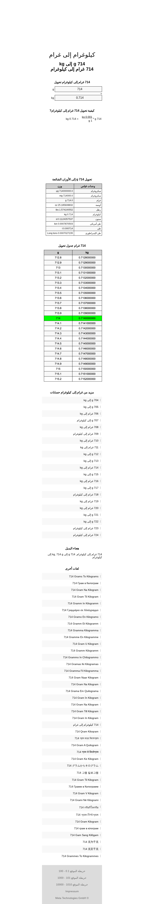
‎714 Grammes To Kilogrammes (80, 856)
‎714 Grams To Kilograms (83, 576)
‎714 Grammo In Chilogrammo (80, 657)
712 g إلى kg (91, 454)
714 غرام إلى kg (89, 467)
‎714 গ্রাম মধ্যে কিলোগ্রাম (86, 738)
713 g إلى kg (91, 460)
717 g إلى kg (91, 487)
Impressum (72, 891)
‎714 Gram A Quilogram (84, 745)
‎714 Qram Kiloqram (86, 731)
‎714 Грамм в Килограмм (83, 786)
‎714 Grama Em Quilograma (82, 691)
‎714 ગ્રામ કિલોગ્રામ (87, 814)
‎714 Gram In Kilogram (85, 717)
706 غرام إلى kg (89, 413)
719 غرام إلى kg (89, 501)
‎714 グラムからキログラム (82, 765)
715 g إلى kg (91, 474)
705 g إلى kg (91, 406)
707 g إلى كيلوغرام (87, 420)
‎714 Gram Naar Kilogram (83, 677)
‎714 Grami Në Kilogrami (84, 800)
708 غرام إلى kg (89, 427)
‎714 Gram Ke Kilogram (84, 758)
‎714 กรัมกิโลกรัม (88, 807)
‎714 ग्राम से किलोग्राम (87, 751)
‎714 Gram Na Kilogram (84, 589)
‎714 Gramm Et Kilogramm (83, 623)
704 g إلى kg (91, 400)
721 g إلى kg (91, 514)
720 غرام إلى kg (89, 508)
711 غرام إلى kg (89, 447)
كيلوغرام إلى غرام (72, 54)
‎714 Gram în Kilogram (85, 697)
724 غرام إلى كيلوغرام (85, 534)
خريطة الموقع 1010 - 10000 (72, 884)
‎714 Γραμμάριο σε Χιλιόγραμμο (80, 610)
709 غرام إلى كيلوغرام (85, 433)
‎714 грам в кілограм (86, 828)
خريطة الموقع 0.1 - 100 (72, 871)
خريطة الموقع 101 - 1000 (72, 877)
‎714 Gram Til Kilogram (85, 596)
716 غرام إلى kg (89, 481)
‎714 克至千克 (90, 848)
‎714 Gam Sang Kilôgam (84, 835)
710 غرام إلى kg (89, 440)
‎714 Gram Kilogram (86, 821)
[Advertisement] (23, 57)
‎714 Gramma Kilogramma (83, 630)
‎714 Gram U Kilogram (85, 643)
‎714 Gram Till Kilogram (84, 711)
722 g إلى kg (91, 521)
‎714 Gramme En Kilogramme (81, 637)
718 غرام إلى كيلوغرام (85, 494)
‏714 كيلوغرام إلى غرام (85, 724)
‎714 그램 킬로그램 (87, 772)
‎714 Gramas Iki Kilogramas (82, 664)
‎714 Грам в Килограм (85, 583)
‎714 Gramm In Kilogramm (83, 603)
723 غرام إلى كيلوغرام (85, 528)
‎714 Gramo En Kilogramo (83, 616)
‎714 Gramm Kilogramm (84, 650)
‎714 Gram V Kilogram (85, 793)
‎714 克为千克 (90, 841)
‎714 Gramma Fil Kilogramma (81, 670)
